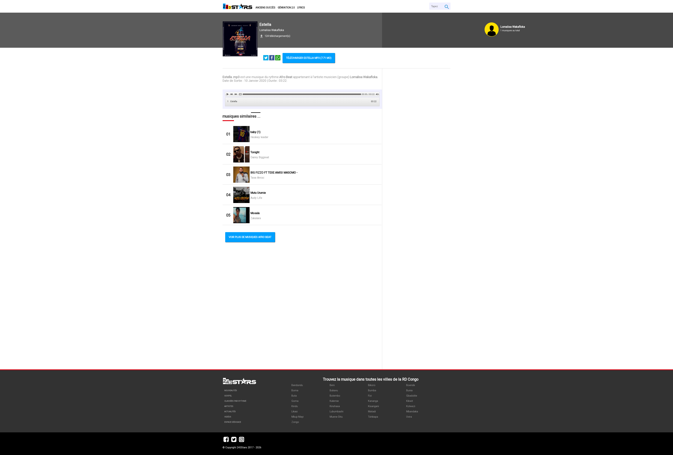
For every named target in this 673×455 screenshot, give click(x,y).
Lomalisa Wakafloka (271, 30)
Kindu (294, 406)
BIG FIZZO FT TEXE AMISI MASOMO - (274, 172)
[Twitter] (265, 58)
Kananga (373, 401)
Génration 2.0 (286, 7)
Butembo (335, 395)
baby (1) (255, 132)
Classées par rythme (235, 401)
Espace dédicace (232, 422)
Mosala (255, 213)
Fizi (370, 395)
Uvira (409, 416)
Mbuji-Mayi (297, 416)
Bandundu (297, 385)
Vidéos (227, 417)
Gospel (228, 396)
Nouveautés (230, 390)
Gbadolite (411, 395)
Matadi (372, 411)
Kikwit (409, 401)
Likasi (294, 411)
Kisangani (373, 406)
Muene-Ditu (336, 416)
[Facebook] (271, 58)
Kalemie (334, 401)
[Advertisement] (416, 219)
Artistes (228, 406)
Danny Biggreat (259, 157)
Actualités (230, 411)
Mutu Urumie (258, 192)
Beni (332, 385)
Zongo (295, 422)
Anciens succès (265, 7)
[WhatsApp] (277, 58)
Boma (294, 390)
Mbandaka (412, 411)
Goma (294, 401)
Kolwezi (410, 406)
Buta (294, 395)
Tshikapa (373, 416)
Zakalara (255, 218)
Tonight (254, 152)
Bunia (409, 390)
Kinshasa (335, 406)
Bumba (372, 390)
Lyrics (301, 7)
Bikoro (371, 385)
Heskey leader (259, 137)
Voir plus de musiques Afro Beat (250, 237)
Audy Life (256, 198)
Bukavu (334, 390)
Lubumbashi (336, 411)
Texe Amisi (257, 177)
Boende (410, 385)
